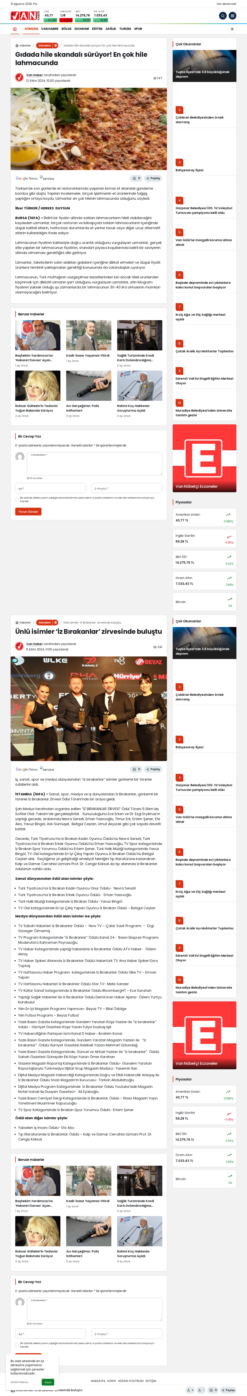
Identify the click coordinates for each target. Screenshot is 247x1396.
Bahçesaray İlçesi (189, 170)
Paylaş (230, 1390)
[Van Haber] (25, 15)
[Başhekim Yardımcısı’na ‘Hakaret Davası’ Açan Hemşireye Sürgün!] (37, 344)
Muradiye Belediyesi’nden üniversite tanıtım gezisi (204, 989)
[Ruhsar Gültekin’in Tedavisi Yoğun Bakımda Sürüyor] (37, 394)
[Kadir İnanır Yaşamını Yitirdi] (88, 344)
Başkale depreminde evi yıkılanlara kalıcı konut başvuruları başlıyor (203, 285)
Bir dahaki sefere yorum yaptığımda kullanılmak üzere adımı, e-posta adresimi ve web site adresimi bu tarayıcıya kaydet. (87, 499)
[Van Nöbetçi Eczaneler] (204, 458)
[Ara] (223, 16)
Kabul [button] (48, 1382)
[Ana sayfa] (15, 28)
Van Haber (34, 75)
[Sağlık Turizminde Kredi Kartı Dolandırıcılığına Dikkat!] (139, 344)
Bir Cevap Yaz (29, 436)
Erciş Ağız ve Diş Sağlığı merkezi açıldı (200, 894)
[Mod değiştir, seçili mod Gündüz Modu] (232, 29)
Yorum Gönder (28, 511)
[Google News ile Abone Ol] (26, 178)
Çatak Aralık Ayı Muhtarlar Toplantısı (204, 351)
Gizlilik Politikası (19, 1382)
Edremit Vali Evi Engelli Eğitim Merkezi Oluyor (204, 957)
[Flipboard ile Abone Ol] (47, 178)
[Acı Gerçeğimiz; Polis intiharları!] (88, 394)
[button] (232, 16)
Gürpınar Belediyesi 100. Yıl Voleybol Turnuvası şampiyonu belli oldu (204, 210)
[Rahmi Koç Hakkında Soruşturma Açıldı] (139, 394)
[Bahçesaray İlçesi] (204, 152)
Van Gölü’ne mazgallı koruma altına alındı (204, 242)
